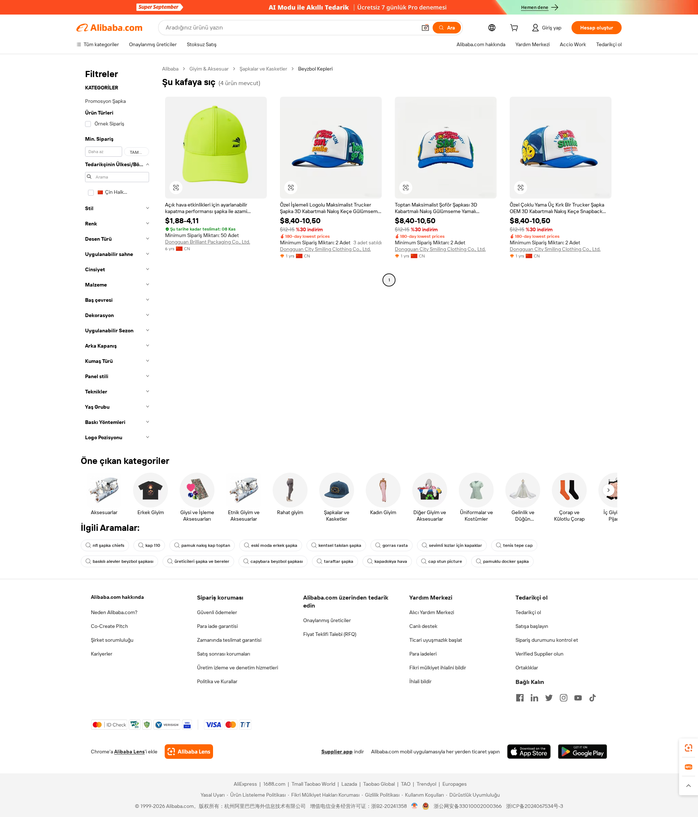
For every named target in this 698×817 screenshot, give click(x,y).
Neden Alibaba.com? (114, 612)
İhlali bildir (420, 681)
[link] (688, 747)
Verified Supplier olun (539, 654)
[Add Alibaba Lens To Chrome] (189, 751)
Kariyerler (101, 654)
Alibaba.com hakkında (117, 597)
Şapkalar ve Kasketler (263, 69)
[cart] (515, 29)
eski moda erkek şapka (274, 545)
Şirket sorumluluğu (112, 640)
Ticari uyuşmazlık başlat (435, 640)
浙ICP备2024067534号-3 (534, 806)
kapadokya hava (390, 561)
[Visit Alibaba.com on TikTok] (592, 697)
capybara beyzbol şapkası (276, 561)
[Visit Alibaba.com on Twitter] (549, 697)
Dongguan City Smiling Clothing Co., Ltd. (325, 249)
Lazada (349, 784)
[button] (425, 27)
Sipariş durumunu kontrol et (547, 640)
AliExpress (245, 784)
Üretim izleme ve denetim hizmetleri (237, 667)
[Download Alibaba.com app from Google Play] (582, 751)
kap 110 (152, 545)
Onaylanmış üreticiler (327, 620)
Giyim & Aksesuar (209, 69)
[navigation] (117, 255)
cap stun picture (445, 561)
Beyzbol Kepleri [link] (315, 69)
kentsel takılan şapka (339, 545)
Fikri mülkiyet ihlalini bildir (437, 667)
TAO (405, 784)
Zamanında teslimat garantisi (229, 640)
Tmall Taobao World (313, 784)
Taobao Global (379, 784)
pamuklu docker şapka (506, 561)
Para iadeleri (423, 654)
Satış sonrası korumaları (223, 654)
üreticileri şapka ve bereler (201, 561)
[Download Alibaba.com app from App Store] (529, 751)
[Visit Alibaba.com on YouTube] (578, 697)
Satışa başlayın (532, 626)
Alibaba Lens (129, 751)
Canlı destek (423, 626)
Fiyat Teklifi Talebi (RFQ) (329, 634)
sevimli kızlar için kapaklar (455, 545)
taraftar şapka (338, 561)
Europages (454, 784)
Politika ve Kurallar (217, 681)
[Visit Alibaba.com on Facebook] (520, 697)
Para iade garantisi (217, 626)
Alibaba (170, 69)
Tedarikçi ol (528, 612)
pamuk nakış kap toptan (205, 545)
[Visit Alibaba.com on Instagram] (563, 697)
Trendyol (426, 784)
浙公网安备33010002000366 (468, 806)
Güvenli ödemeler (217, 612)
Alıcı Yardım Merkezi (431, 612)
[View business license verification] (414, 806)
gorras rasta (395, 545)
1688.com (274, 784)
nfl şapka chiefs (108, 545)
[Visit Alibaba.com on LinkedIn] (534, 697)
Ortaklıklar (527, 667)
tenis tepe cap (518, 545)
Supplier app (337, 751)
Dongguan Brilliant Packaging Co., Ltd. (207, 242)
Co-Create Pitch (109, 626)
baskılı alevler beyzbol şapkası (123, 561)
